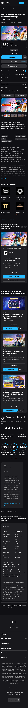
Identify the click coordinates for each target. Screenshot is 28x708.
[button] (14, 178)
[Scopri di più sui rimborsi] (26, 74)
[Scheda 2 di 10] (14, 115)
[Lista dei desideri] (23, 328)
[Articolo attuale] (7, 115)
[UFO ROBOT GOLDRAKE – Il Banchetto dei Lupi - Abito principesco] (14, 303)
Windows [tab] (6, 526)
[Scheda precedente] (2, 115)
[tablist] (14, 526)
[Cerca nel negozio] (3, 8)
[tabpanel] (14, 543)
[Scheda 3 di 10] (21, 115)
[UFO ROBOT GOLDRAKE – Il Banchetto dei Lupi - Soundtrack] (14, 340)
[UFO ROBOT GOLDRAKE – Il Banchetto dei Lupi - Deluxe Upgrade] (14, 381)
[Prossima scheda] (25, 115)
